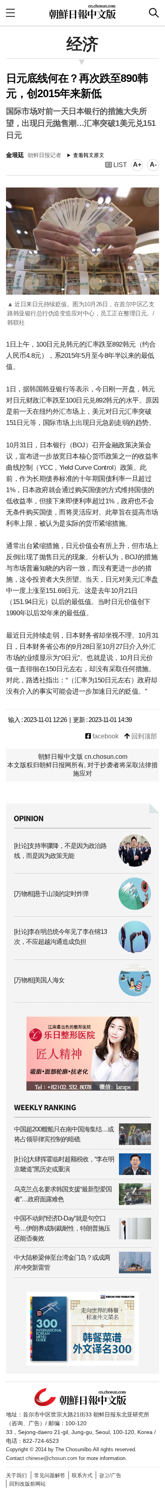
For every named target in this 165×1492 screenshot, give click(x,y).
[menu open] (10, 12)
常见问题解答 (49, 1475)
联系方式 (82, 1475)
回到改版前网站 (27, 1484)
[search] (154, 13)
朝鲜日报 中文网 (82, 11)
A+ (137, 164)
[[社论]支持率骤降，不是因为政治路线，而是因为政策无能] (82, 864)
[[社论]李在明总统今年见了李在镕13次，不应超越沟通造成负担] (82, 950)
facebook (105, 736)
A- (153, 164)
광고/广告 (110, 1475)
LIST (119, 165)
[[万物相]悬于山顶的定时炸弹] (82, 907)
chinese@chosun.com (51, 1458)
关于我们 (16, 1475)
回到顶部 (143, 736)
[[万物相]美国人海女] (82, 994)
